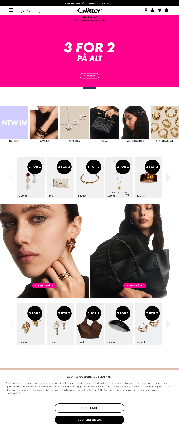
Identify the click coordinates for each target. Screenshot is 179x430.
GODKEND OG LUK (90, 419)
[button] (154, 10)
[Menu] (11, 10)
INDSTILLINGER (89, 408)
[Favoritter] (161, 10)
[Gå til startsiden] (89, 10)
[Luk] (10, 177)
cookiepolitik (13, 393)
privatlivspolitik (138, 389)
